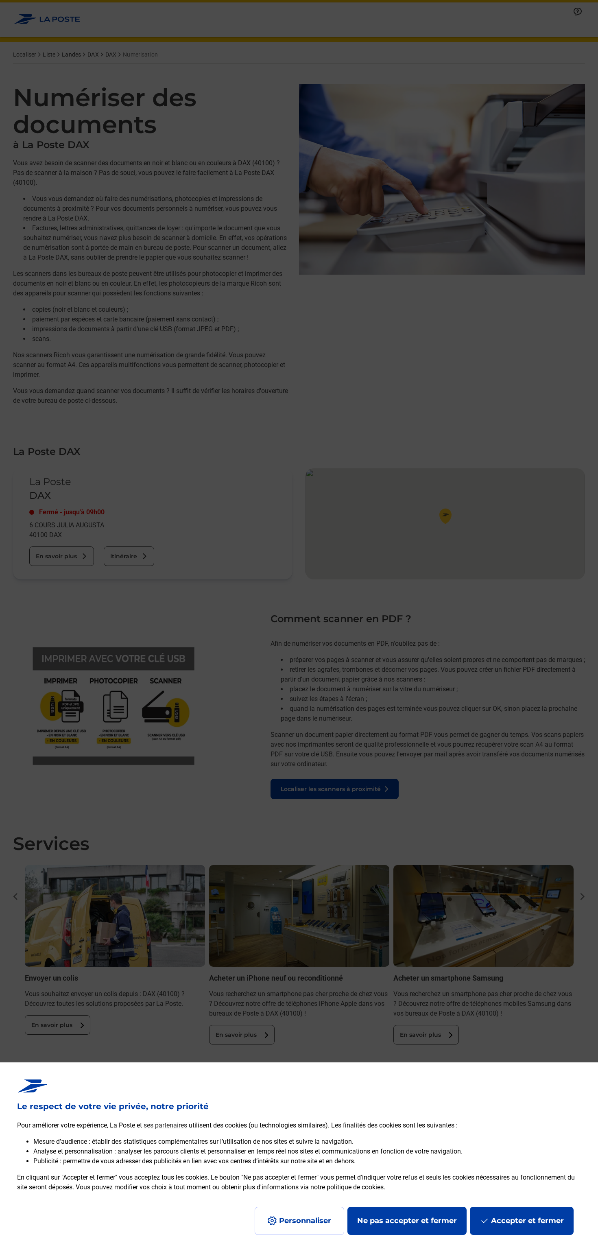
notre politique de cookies (347, 1187)
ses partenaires (165, 1125)
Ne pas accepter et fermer (407, 1220)
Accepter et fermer (527, 1220)
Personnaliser (305, 1220)
